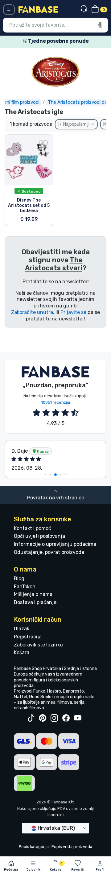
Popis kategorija (34, 846)
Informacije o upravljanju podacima (55, 544)
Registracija (28, 637)
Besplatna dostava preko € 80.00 (63, 41)
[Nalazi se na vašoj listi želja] (43, 144)
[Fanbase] (38, 9)
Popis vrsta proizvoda (71, 846)
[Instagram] (54, 718)
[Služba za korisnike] (84, 9)
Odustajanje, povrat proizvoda (49, 552)
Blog (19, 578)
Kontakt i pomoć (32, 528)
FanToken (24, 586)
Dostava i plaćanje (35, 602)
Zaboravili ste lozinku (38, 645)
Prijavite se (73, 312)
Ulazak (21, 629)
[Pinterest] (42, 718)
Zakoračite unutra (32, 312)
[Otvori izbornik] (9, 9)
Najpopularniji (76, 124)
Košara (21, 652)
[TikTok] (31, 718)
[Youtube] (77, 718)
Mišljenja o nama (33, 594)
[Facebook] (66, 718)
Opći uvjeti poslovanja (39, 536)
